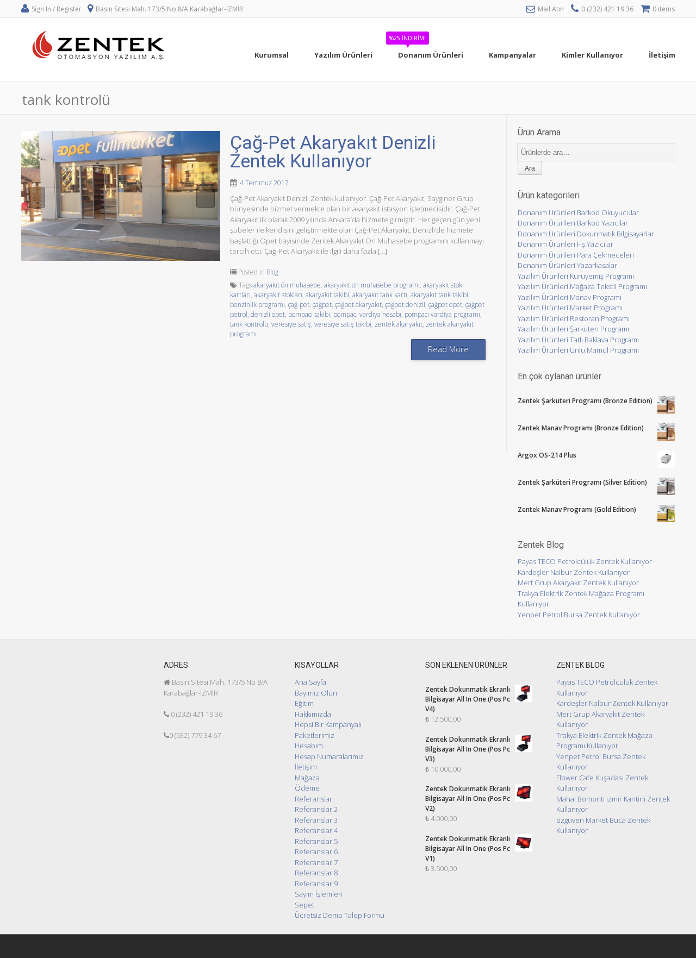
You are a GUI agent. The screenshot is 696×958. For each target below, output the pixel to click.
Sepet (304, 905)
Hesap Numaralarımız (329, 756)
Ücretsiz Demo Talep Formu (339, 915)
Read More (448, 348)
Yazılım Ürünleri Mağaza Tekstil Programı (582, 286)
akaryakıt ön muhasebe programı (372, 285)
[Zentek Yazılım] (100, 75)
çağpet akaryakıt (358, 304)
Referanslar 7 (316, 862)
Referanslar (313, 799)
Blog (272, 272)
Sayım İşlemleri (319, 894)
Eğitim (304, 703)
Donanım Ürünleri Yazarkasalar (567, 265)
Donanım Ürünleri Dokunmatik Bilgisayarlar (586, 234)
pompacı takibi (309, 314)
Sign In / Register (57, 9)
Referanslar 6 (316, 851)
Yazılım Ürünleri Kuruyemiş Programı (576, 276)
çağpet (322, 304)
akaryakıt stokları (278, 294)
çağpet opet (445, 304)
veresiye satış (291, 324)
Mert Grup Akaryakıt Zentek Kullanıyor (578, 582)
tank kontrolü (249, 324)
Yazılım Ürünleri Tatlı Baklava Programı (578, 340)
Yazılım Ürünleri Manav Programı (570, 297)
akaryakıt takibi (327, 294)
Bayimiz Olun (316, 693)
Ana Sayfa (310, 682)
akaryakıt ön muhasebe (287, 285)
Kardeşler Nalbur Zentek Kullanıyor (574, 572)
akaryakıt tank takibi (439, 294)
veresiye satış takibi (342, 324)
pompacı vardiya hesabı (367, 314)
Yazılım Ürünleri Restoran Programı (574, 318)
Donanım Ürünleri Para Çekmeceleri (576, 255)
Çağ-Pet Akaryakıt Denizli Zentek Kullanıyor (333, 152)
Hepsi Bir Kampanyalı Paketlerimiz (328, 729)
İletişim (306, 767)
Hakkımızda (313, 714)
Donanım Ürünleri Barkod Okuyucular (578, 212)
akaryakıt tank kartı (379, 294)
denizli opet (268, 314)
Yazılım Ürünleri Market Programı (570, 307)
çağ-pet (298, 304)
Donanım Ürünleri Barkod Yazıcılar (573, 223)
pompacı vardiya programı (442, 314)
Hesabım (309, 745)
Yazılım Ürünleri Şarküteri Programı (573, 329)
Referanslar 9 (316, 883)
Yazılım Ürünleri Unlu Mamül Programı (578, 350)
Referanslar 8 (316, 873)
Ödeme (307, 788)
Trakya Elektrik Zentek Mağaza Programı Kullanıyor (604, 740)
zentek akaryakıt (398, 324)
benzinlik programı (257, 304)
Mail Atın (551, 9)
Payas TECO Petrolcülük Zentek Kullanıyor (585, 561)
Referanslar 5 (316, 841)
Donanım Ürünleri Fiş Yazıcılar (565, 244)
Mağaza (307, 777)
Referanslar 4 (316, 830)
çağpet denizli (405, 304)
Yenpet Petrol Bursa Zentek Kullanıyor (579, 614)
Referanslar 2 (316, 809)
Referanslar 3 (316, 820)
